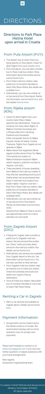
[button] (22, 3)
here (37, 66)
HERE (17, 196)
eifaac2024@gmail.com (13, 349)
